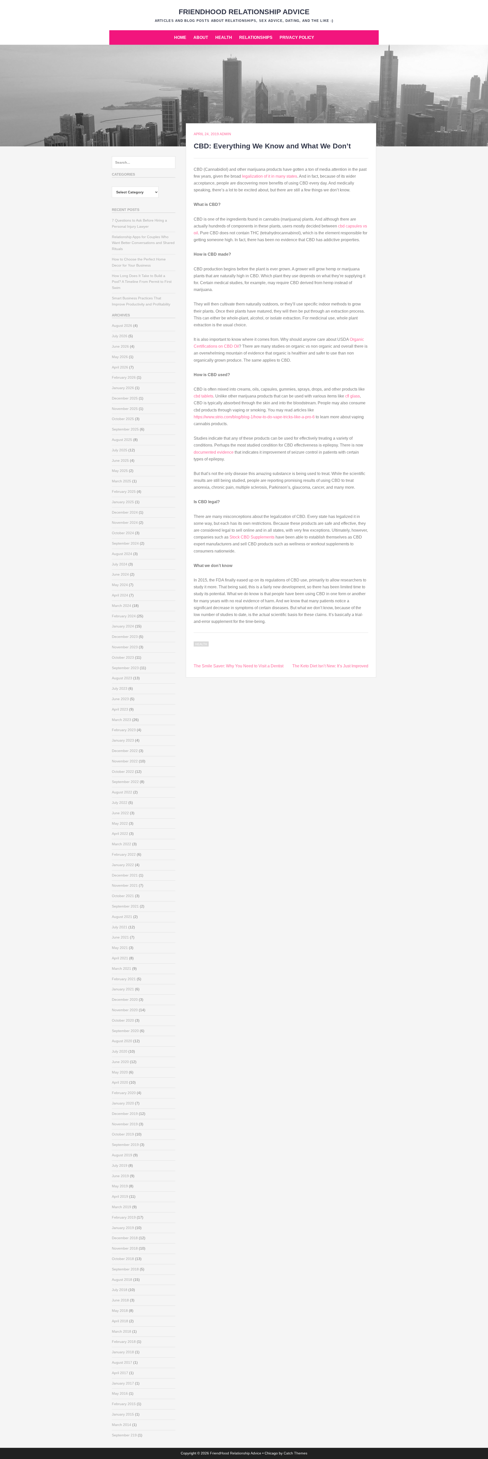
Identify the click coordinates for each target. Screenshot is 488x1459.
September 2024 (125, 543)
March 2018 (121, 1331)
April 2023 (120, 709)
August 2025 (122, 440)
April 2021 (120, 958)
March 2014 (121, 1425)
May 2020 (120, 1072)
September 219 (124, 1435)
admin (225, 134)
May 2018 (120, 1311)
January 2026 (123, 388)
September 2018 (125, 1269)
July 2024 (119, 564)
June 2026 (120, 346)
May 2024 (120, 585)
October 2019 (123, 1134)
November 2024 (125, 522)
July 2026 (119, 336)
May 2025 (120, 471)
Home (180, 37)
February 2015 (124, 1404)
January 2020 (123, 1103)
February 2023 (124, 730)
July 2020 (119, 1051)
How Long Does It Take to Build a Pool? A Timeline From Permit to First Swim (142, 282)
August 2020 (122, 1041)
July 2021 (119, 927)
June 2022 (120, 813)
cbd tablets (203, 396)
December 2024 (125, 512)
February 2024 (124, 616)
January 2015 (123, 1414)
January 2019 (123, 1228)
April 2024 (120, 595)
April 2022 (120, 834)
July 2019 (119, 1165)
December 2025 (125, 398)
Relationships (255, 37)
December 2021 (125, 875)
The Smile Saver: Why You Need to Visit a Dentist (238, 666)
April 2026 (120, 367)
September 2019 (125, 1145)
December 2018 (125, 1238)
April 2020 (120, 1082)
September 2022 (125, 782)
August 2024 (122, 554)
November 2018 (125, 1248)
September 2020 (125, 1031)
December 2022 (125, 751)
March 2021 (121, 968)
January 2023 (123, 740)
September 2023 (125, 668)
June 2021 (120, 937)
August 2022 (122, 792)
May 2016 (120, 1393)
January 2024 (123, 626)
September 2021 (125, 906)
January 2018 (123, 1352)
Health (223, 37)
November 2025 (125, 409)
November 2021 (125, 885)
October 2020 (123, 1020)
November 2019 (125, 1124)
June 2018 (120, 1300)
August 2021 (122, 917)
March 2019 (121, 1207)
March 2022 (121, 844)
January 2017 (123, 1383)
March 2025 (121, 481)
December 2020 (125, 999)
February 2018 (124, 1342)
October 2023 (123, 657)
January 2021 (123, 989)
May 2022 (120, 823)
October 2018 (123, 1259)
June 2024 (120, 574)
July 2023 (119, 688)
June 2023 (120, 699)
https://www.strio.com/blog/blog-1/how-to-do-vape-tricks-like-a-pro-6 (254, 417)
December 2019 (125, 1114)
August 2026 (122, 326)
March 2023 (121, 720)
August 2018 (122, 1280)
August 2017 (122, 1362)
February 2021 (124, 979)
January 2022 (123, 865)
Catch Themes (295, 1453)
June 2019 (120, 1176)
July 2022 (119, 803)
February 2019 (124, 1217)
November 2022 (125, 761)
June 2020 (120, 1062)
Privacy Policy (297, 37)
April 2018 (120, 1321)
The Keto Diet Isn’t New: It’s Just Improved (330, 666)
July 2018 (119, 1290)
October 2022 (123, 772)
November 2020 (125, 1010)
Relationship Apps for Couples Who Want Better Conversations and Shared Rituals (143, 243)
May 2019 (120, 1186)
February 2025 (124, 491)
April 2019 (120, 1196)
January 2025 (123, 502)
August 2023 (122, 678)
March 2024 (121, 606)
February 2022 (124, 854)
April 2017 (120, 1373)
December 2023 (125, 637)
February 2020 (124, 1093)
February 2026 (124, 377)
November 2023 (125, 647)
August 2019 (122, 1155)
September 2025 (125, 429)
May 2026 (120, 357)
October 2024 (123, 533)
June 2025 (120, 460)
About (200, 37)
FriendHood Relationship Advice (244, 12)
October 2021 (123, 896)
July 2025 (119, 450)
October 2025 (123, 419)
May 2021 (120, 948)
